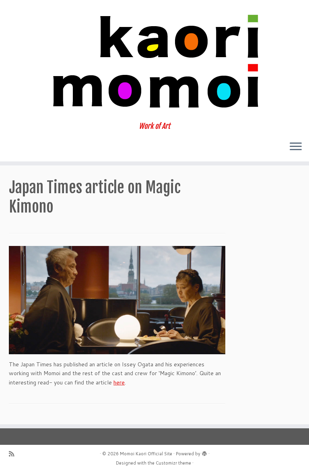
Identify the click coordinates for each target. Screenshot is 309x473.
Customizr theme (173, 463)
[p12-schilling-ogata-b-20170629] (117, 300)
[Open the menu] (296, 147)
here (119, 382)
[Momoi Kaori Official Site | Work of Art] (154, 61)
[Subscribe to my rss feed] (14, 454)
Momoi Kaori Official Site (146, 453)
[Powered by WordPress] (204, 452)
